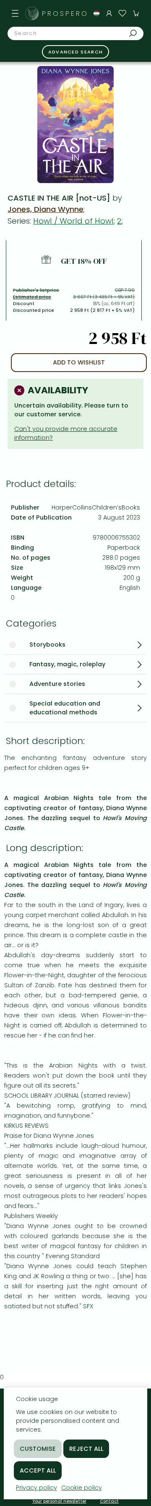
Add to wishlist (79, 362)
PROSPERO (65, 13)
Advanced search (75, 51)
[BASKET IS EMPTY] (136, 13)
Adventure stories (57, 684)
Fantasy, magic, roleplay (67, 664)
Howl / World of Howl (73, 221)
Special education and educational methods (64, 707)
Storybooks (47, 644)
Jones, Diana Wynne (45, 209)
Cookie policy (81, 1487)
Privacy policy (36, 1487)
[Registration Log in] (109, 13)
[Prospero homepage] (32, 13)
